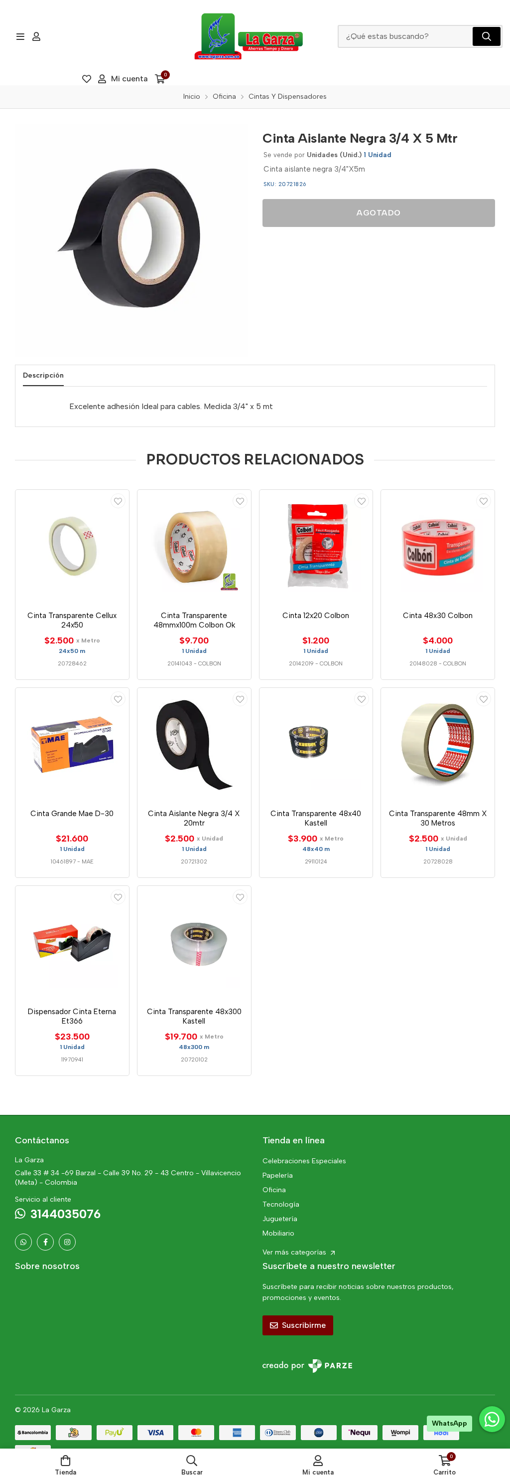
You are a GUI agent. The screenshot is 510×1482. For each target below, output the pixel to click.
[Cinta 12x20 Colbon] (316, 547)
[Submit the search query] (487, 36)
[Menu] (20, 36)
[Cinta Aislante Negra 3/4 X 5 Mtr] (131, 240)
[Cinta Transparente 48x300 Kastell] (194, 943)
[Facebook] (45, 1242)
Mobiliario (278, 1233)
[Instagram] (67, 1242)
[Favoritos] (86, 78)
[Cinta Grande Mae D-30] (72, 745)
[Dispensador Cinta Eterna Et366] (72, 943)
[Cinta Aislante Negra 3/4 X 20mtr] (194, 745)
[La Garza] (248, 36)
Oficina (274, 1190)
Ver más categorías (295, 1252)
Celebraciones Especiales (304, 1161)
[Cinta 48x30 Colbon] (438, 547)
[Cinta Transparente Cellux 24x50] (72, 547)
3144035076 (65, 1214)
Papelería (277, 1175)
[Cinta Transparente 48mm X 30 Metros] (438, 745)
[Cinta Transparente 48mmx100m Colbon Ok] (194, 547)
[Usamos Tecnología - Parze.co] (307, 1366)
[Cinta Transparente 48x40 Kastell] (316, 745)
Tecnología (280, 1204)
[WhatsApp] (23, 1242)
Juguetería (279, 1219)
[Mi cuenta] (36, 36)
